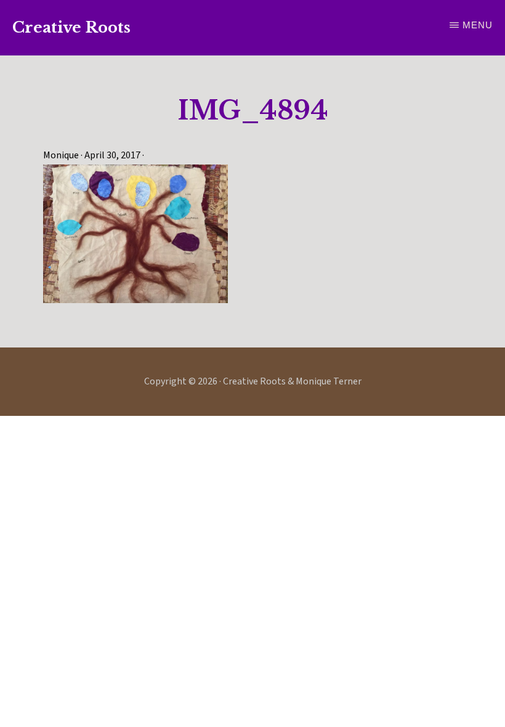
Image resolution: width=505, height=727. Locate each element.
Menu (478, 25)
